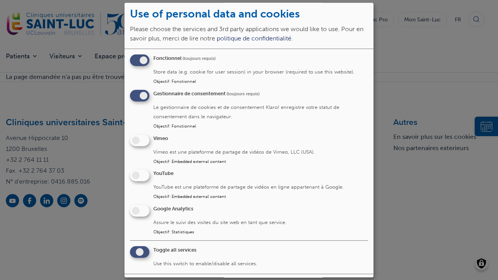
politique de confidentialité (254, 38)
